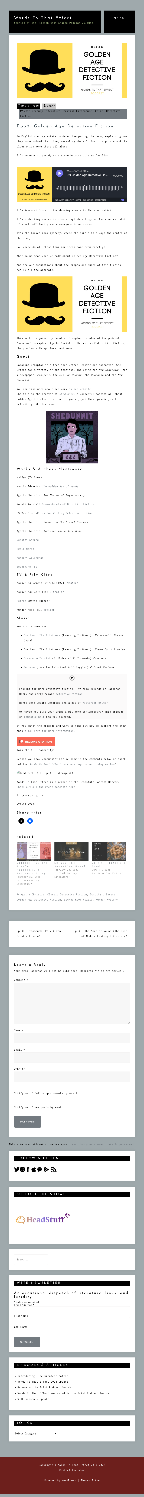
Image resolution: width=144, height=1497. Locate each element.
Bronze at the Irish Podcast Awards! (45, 1387)
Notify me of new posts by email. (39, 1107)
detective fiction (69, 693)
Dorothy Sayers (28, 539)
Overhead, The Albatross (43, 635)
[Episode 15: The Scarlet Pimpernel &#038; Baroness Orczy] (34, 851)
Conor (51, 105)
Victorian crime (94, 702)
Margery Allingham (30, 557)
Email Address (24, 1305)
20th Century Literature (42, 110)
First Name (21, 1315)
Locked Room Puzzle (78, 899)
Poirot (22, 600)
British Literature (78, 110)
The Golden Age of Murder (61, 486)
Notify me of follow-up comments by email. (46, 1093)
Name (19, 1030)
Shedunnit (66, 393)
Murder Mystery (107, 899)
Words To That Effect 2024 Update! (44, 1381)
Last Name (21, 1326)
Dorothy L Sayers (102, 894)
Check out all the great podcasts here (46, 786)
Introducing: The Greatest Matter (43, 1376)
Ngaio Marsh (25, 548)
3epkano (29, 667)
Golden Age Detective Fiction (39, 899)
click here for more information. (50, 730)
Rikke (96, 1480)
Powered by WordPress (60, 1480)
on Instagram (99, 764)
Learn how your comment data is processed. (102, 1144)
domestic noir (35, 716)
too (112, 764)
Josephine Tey (27, 566)
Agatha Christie (32, 894)
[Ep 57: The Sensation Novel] (71, 851)
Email (19, 1049)
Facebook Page (56, 764)
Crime (99, 110)
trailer (72, 582)
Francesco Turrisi (37, 658)
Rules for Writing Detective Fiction (65, 513)
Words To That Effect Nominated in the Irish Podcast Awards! (64, 1393)
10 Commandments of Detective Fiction (65, 504)
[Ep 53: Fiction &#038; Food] (109, 851)
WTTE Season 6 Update (33, 1399)
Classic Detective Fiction (67, 894)
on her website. (80, 389)
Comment (21, 979)
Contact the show (72, 1470)
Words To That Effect (43, 18)
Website (19, 1068)
